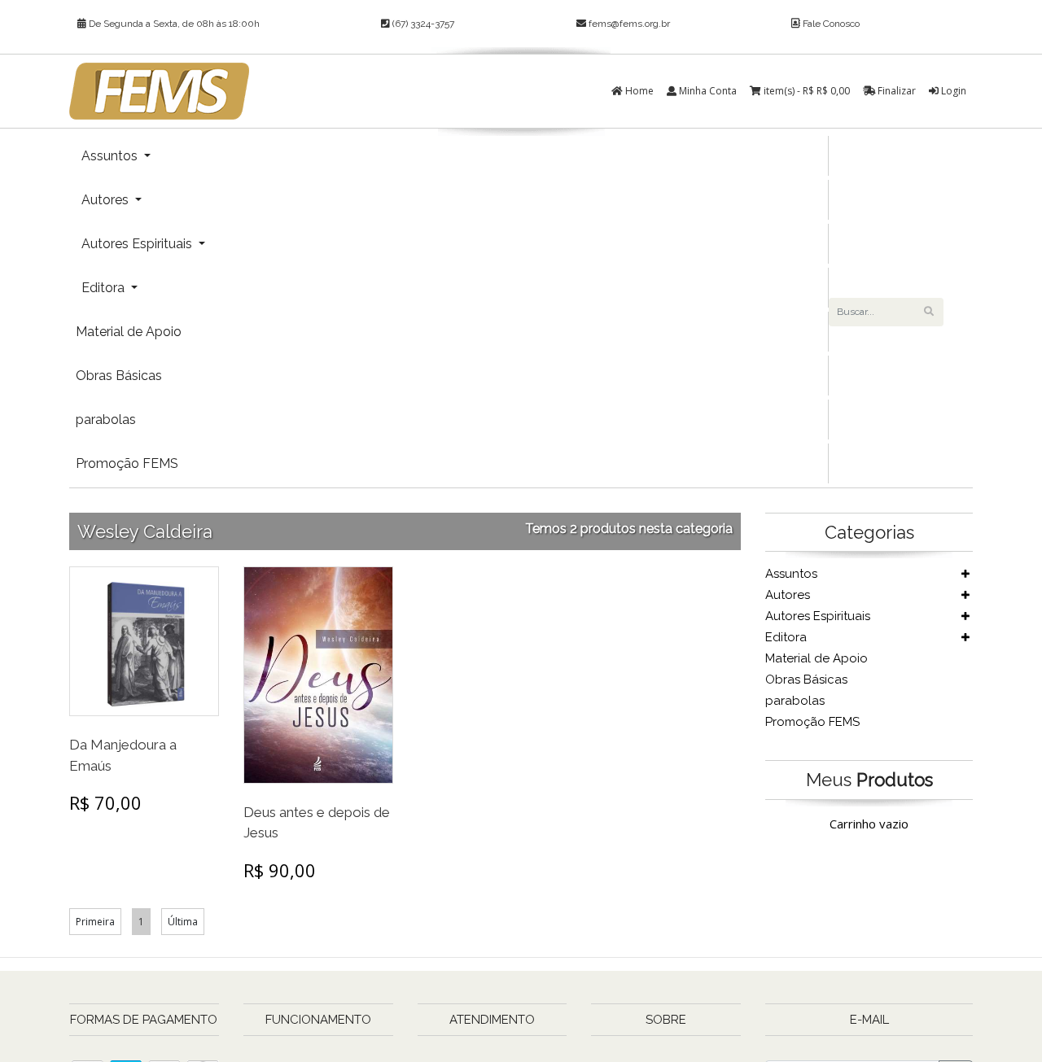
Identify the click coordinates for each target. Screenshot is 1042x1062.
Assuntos (791, 573)
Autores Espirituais (817, 616)
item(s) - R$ (807, 91)
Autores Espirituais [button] (138, 243)
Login (952, 91)
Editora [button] (104, 287)
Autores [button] (106, 200)
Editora (786, 637)
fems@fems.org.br (629, 23)
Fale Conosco (830, 23)
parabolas (106, 419)
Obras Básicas (119, 375)
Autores (787, 595)
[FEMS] (159, 91)
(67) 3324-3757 (422, 23)
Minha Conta (706, 91)
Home (638, 91)
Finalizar (895, 91)
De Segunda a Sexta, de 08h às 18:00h (173, 23)
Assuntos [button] (111, 156)
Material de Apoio (129, 331)
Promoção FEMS (127, 463)
